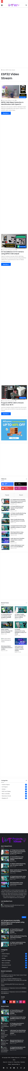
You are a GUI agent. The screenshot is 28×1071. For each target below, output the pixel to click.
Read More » (6, 113)
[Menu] (2, 5)
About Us (5, 1062)
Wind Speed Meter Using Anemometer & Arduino (16, 532)
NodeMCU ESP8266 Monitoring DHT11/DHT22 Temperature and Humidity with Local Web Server (14, 980)
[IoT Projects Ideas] (14, 5)
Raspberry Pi (5, 798)
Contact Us (10, 1062)
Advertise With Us (16, 1064)
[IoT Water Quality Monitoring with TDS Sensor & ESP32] (5, 515)
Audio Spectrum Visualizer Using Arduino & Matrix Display (17, 540)
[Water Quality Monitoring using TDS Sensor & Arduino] (5, 521)
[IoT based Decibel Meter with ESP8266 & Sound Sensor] (5, 1049)
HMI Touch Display (6, 791)
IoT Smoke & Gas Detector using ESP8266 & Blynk (17, 1024)
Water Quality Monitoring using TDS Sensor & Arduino (17, 520)
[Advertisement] (14, 22)
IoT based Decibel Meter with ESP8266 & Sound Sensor (17, 1048)
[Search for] (26, 5)
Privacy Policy (17, 1062)
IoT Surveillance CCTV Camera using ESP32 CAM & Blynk (12, 253)
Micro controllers (6, 793)
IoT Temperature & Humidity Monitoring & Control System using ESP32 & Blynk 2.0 (18, 501)
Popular (7, 495)
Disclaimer (22, 1062)
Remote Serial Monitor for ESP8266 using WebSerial (17, 1041)
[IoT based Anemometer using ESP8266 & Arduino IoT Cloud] (5, 527)
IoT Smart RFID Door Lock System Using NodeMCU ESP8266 (17, 508)
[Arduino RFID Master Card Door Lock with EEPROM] (5, 547)
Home (3, 70)
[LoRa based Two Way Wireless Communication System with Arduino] (5, 1034)
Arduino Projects (6, 784)
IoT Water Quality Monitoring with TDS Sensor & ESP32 (18, 513)
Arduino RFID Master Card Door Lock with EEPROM (17, 546)
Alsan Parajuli (5, 100)
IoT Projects (5, 786)
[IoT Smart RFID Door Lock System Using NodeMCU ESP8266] (5, 508)
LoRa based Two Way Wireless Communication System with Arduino (18, 1032)
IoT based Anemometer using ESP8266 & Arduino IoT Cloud (18, 526)
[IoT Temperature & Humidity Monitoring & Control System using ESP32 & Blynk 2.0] (5, 501)
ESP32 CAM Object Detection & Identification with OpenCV (12, 103)
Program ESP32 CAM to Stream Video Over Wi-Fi (12, 404)
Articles (3, 789)
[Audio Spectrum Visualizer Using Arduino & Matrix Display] (5, 540)
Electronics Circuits (6, 795)
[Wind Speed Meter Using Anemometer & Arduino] (5, 534)
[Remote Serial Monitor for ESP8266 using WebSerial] (5, 1043)
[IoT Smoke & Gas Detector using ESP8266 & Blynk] (5, 1026)
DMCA (9, 1064)
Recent (21, 495)
